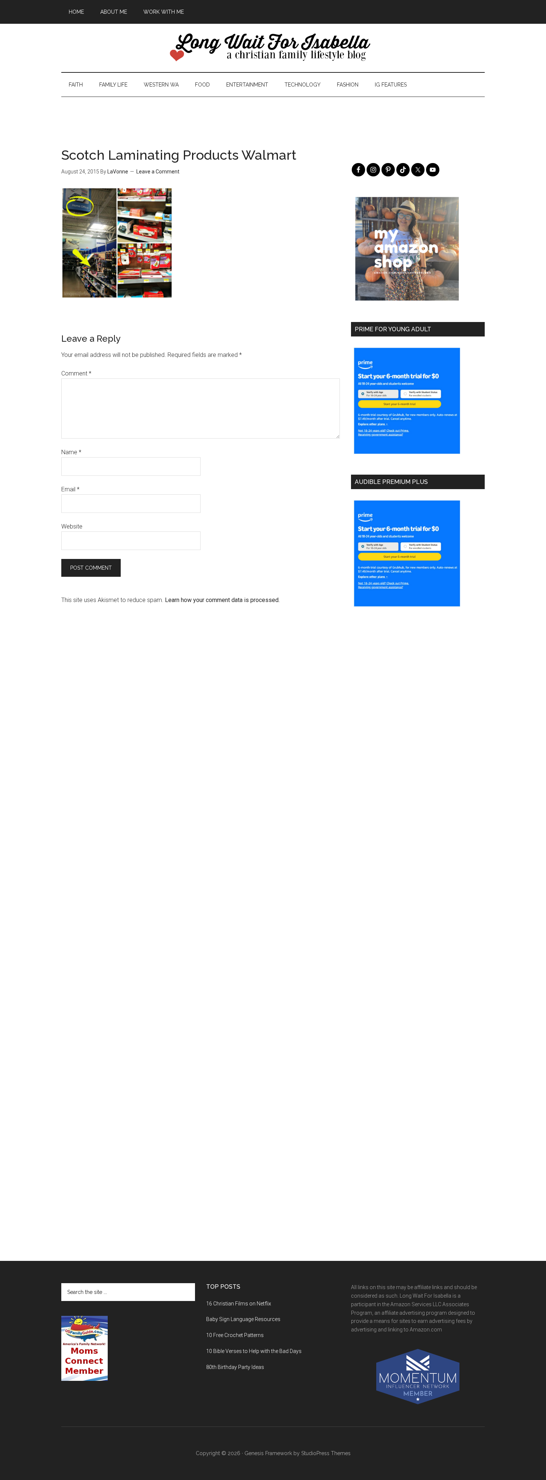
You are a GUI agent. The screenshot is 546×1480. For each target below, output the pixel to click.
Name (71, 452)
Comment (76, 373)
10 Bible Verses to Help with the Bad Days (254, 1351)
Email (70, 489)
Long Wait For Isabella (273, 48)
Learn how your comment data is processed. (222, 600)
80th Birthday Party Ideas (235, 1367)
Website (71, 526)
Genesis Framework (268, 1453)
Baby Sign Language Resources (243, 1319)
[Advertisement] (273, 113)
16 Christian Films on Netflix (238, 1304)
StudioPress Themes (326, 1453)
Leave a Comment (157, 172)
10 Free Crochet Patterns (235, 1335)
